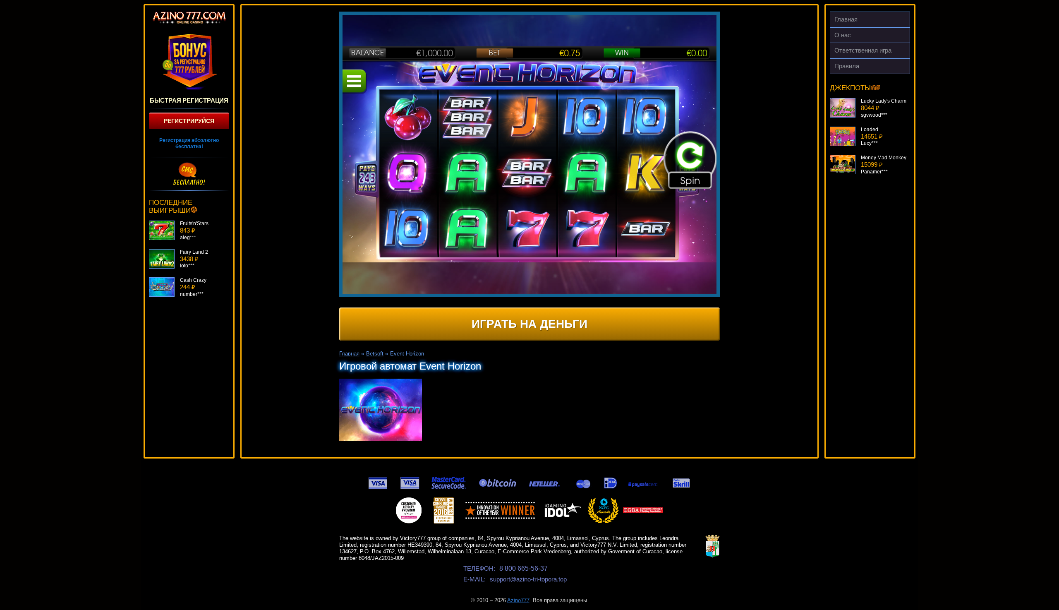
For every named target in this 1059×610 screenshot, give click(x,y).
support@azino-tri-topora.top (528, 579)
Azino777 (518, 600)
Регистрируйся (189, 121)
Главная (846, 19)
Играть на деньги (529, 323)
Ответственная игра (862, 50)
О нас (842, 34)
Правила (846, 66)
